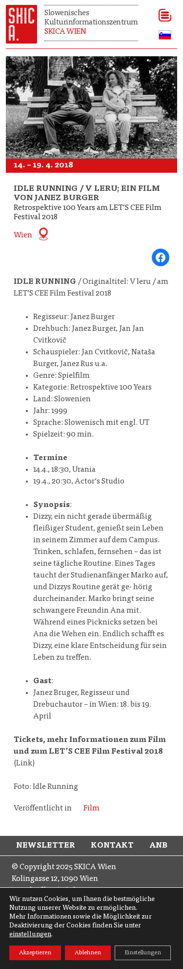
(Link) (90, 751)
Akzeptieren (35, 953)
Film (91, 808)
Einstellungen (142, 953)
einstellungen (30, 934)
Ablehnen (88, 953)
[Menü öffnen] (161, 15)
